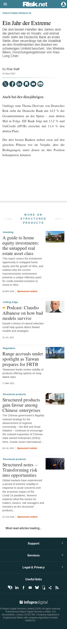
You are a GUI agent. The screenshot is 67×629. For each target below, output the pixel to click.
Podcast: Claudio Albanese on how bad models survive (22, 312)
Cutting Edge (10, 302)
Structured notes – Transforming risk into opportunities (20, 470)
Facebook (23, 587)
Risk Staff (13, 69)
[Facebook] (12, 84)
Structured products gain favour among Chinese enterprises (21, 405)
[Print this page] (40, 84)
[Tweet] (5, 84)
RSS (57, 587)
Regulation (9, 348)
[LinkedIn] (19, 84)
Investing (8, 232)
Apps (43, 587)
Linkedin (17, 587)
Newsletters (30, 587)
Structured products (16, 13)
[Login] (63, 4)
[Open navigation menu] (3, 4)
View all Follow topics (10, 587)
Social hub (50, 587)
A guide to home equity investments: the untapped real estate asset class (20, 245)
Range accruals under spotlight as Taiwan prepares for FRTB (22, 359)
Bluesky (37, 587)
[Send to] (33, 84)
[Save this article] (26, 84)
